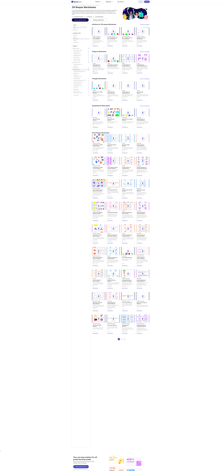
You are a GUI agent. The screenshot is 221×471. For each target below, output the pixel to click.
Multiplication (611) (77, 55)
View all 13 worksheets (144, 105)
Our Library (120, 1)
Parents (97, 1)
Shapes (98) (76, 67)
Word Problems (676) (78, 92)
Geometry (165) (77, 62)
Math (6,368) (76, 48)
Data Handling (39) (77, 83)
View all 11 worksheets (144, 51)
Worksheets (77, 5)
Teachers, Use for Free (98, 20)
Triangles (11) (76, 75)
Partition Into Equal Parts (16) (79, 80)
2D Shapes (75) (77, 69)
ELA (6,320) (76, 95)
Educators (108, 1)
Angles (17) (76, 66)
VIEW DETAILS (95, 45)
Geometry (89, 5)
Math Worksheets (83, 5)
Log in (141, 1)
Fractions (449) (77, 59)
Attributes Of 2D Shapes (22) (79, 71)
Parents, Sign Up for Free (80, 20)
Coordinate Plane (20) (78, 82)
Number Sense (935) (78, 50)
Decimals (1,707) (77, 60)
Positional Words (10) (78, 64)
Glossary (75, 40)
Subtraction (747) (77, 53)
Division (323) (76, 57)
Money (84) (76, 89)
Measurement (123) (78, 85)
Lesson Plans (76, 42)
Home (73, 5)
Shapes (93, 5)
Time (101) (76, 87)
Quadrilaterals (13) (77, 76)
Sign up (146, 1)
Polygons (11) (76, 73)
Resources (75, 35)
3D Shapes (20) (77, 78)
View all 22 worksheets (144, 24)
